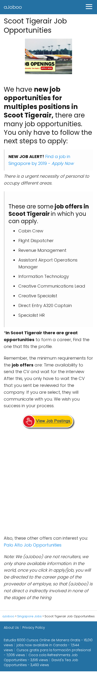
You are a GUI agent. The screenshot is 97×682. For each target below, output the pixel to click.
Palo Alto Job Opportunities (32, 545)
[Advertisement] (48, 483)
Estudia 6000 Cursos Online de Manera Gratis (42, 640)
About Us (11, 627)
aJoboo (13, 7)
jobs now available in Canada (41, 645)
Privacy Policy (33, 627)
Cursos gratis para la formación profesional (53, 650)
